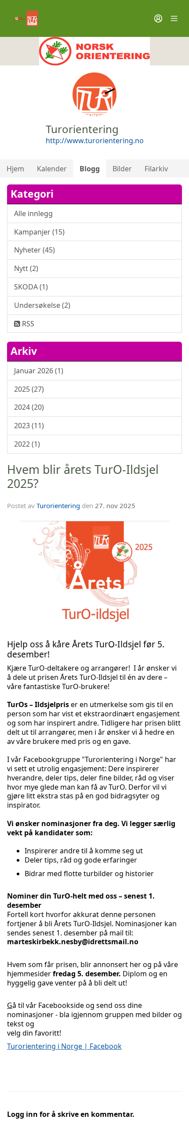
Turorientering (58, 505)
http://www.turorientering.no (95, 140)
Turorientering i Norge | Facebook (64, 1046)
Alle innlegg (33, 213)
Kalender (52, 168)
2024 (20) (29, 407)
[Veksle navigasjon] (174, 18)
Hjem (15, 168)
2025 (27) (29, 389)
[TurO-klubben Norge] (94, 51)
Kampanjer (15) (39, 232)
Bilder (122, 168)
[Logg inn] (158, 18)
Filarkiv (156, 168)
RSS (27, 324)
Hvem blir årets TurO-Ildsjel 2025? (83, 476)
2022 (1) (27, 444)
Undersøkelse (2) (42, 305)
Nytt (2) (26, 268)
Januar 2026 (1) (38, 370)
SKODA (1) (31, 287)
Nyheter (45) (34, 250)
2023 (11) (29, 425)
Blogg (90, 168)
